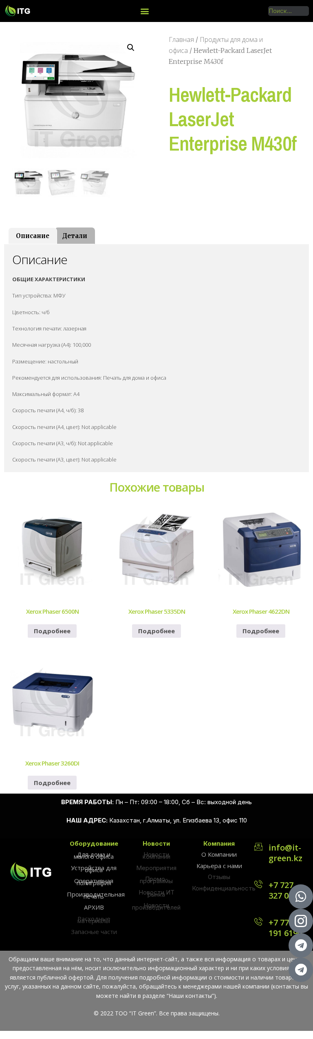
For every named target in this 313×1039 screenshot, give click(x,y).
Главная (181, 39)
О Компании (219, 854)
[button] (145, 10)
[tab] (32, 235)
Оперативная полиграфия (93, 882)
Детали (74, 236)
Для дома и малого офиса (94, 855)
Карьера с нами (219, 866)
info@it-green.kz (285, 853)
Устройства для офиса (94, 869)
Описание (32, 236)
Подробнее (52, 631)
